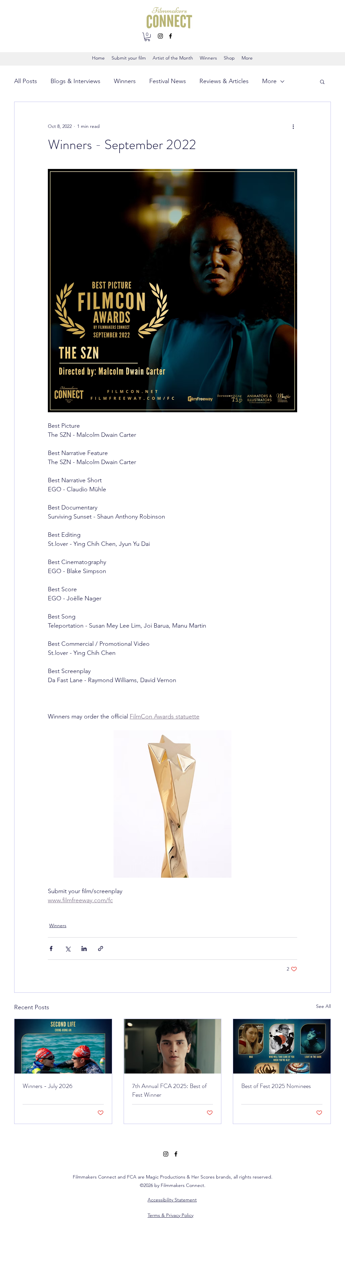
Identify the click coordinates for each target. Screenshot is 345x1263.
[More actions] (293, 126)
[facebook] (170, 36)
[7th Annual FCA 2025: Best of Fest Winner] (172, 1046)
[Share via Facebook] (51, 948)
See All (323, 1006)
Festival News (167, 81)
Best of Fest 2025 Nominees (276, 1086)
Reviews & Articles (224, 81)
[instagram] (160, 36)
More (269, 81)
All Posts (25, 81)
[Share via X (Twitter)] (67, 948)
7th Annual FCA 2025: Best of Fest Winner (169, 1090)
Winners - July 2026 (47, 1086)
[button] (147, 37)
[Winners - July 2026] (63, 1046)
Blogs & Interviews (75, 81)
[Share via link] (100, 948)
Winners (125, 81)
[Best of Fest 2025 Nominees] (282, 1046)
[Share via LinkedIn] (84, 948)
